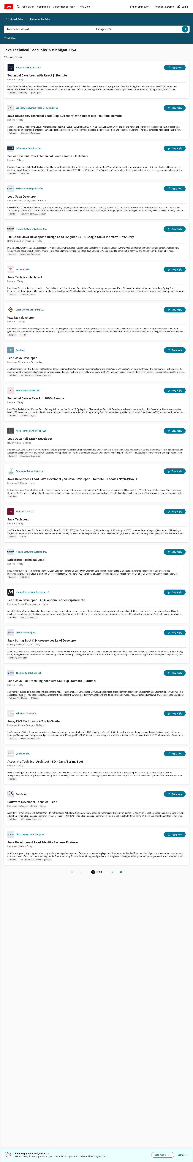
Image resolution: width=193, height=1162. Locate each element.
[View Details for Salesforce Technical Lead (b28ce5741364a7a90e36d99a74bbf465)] (96, 564)
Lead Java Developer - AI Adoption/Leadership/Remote (46, 600)
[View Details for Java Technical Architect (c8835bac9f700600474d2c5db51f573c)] (96, 281)
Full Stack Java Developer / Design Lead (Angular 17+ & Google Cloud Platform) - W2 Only (70, 237)
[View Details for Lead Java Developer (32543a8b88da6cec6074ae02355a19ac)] (96, 200)
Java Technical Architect (24, 277)
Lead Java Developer (22, 196)
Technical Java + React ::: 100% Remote (35, 398)
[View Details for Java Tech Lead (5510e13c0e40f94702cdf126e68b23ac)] (96, 523)
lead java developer (21, 317)
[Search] (185, 29)
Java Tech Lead (18, 519)
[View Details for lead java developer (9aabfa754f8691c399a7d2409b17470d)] (96, 321)
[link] (72, 872)
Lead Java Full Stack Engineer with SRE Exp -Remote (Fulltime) (51, 681)
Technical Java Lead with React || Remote (37, 75)
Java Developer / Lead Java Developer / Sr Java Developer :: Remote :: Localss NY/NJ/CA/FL (72, 479)
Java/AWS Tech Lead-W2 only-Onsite (33, 721)
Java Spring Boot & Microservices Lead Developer (42, 640)
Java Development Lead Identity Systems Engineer (42, 842)
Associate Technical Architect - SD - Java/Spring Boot (45, 761)
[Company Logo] (10, 67)
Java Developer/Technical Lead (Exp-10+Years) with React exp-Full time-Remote (64, 116)
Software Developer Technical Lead (32, 802)
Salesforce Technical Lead (25, 560)
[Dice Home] (8, 7)
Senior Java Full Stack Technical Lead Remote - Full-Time (47, 156)
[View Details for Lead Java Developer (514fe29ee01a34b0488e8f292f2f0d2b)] (96, 362)
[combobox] (44, 29)
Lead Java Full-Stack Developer (29, 439)
